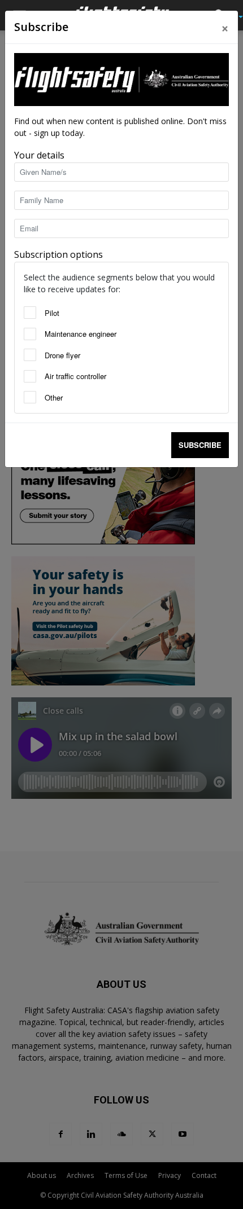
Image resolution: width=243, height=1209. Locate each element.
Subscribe (200, 444)
